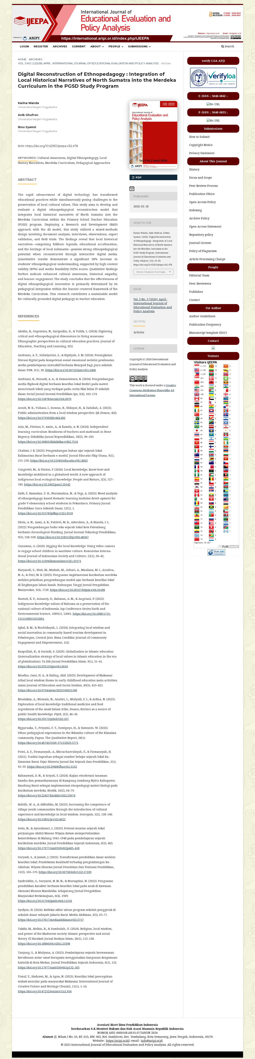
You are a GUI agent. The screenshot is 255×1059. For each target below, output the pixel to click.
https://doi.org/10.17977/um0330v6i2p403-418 (48, 848)
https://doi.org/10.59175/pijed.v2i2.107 (43, 719)
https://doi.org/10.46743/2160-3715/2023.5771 (48, 743)
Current (79, 46)
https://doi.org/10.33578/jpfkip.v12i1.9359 (45, 513)
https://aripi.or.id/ (117, 1040)
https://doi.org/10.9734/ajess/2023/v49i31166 (47, 690)
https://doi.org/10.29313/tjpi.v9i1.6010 (43, 666)
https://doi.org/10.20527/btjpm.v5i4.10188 (77, 590)
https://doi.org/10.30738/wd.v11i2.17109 (65, 872)
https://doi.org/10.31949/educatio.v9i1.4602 (59, 460)
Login (24, 46)
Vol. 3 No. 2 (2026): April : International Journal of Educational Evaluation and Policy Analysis (88, 63)
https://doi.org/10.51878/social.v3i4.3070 (44, 399)
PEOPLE (115, 46)
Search (229, 46)
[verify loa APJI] (213, 88)
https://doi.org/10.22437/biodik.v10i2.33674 (46, 795)
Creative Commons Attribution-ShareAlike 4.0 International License (152, 390)
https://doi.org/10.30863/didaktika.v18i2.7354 (48, 441)
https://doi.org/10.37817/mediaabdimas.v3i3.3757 (51, 920)
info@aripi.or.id (152, 1040)
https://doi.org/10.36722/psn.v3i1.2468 (70, 370)
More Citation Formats (150, 271)
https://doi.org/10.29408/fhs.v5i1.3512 (52, 766)
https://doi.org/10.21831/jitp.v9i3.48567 (63, 537)
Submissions (138, 46)
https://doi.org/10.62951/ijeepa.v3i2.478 (51, 146)
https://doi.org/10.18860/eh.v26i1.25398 (44, 943)
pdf (138, 177)
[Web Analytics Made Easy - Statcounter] (216, 554)
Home (22, 59)
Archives (60, 46)
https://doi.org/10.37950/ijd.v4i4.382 (41, 418)
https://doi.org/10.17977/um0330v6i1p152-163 (48, 967)
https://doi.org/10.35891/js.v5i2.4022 (42, 819)
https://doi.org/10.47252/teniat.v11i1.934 (45, 991)
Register (41, 46)
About (96, 46)
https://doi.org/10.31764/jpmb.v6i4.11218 (45, 901)
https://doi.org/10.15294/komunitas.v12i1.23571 (49, 561)
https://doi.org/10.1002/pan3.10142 (47, 484)
